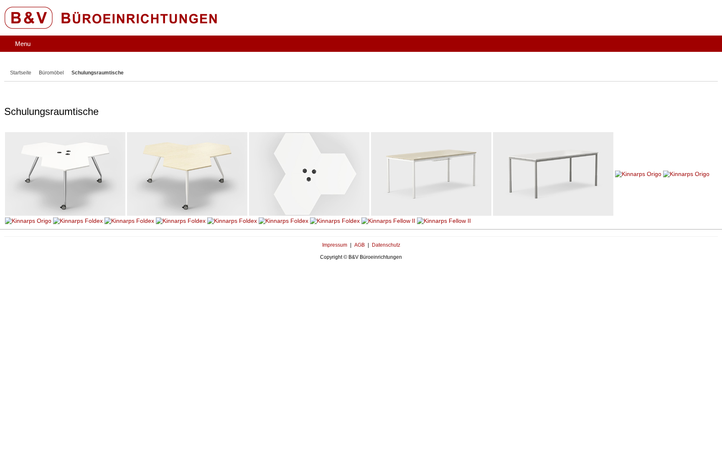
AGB (359, 224)
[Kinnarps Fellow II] (388, 200)
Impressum (334, 224)
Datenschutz (386, 224)
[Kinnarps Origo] (431, 153)
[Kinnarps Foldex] (78, 200)
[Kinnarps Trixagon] (65, 153)
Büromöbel (54, 64)
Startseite (21, 64)
